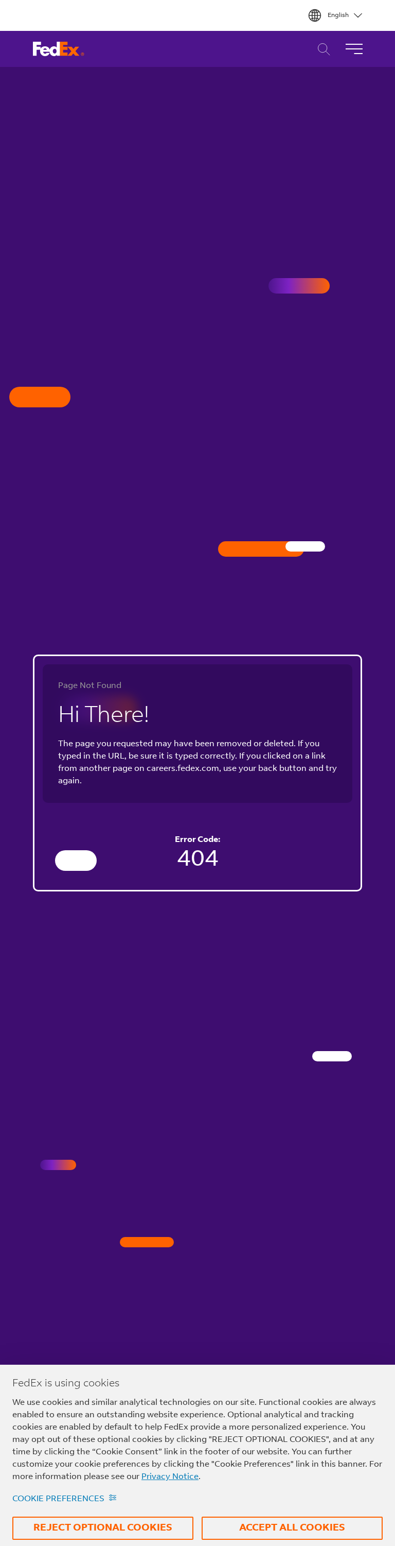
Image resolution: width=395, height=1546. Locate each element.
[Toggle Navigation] (354, 49)
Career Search (321, 49)
